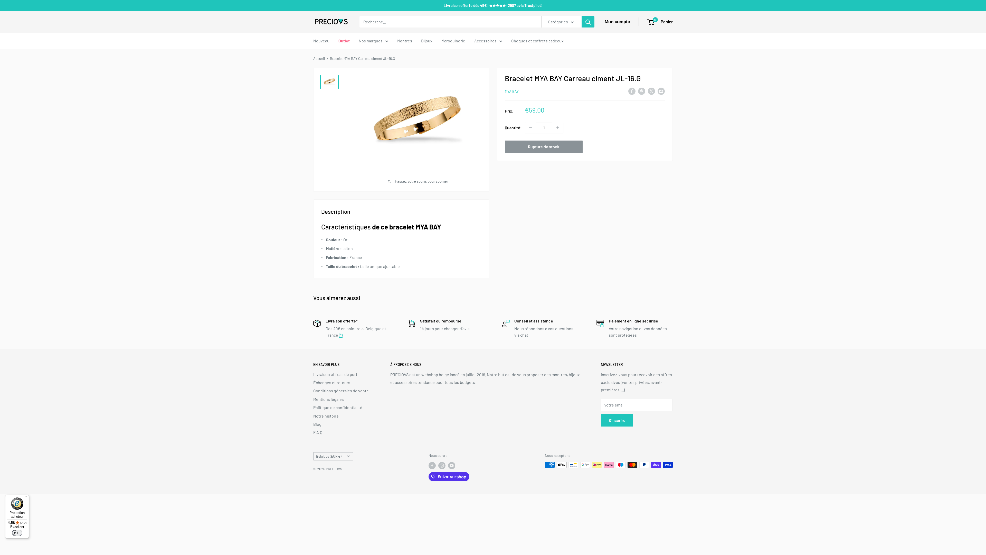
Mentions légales (328, 399)
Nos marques (371, 40)
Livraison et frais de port (335, 374)
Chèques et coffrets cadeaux (537, 40)
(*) (341, 334)
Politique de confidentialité (337, 407)
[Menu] (26, 498)
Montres (404, 40)
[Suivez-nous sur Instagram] (441, 465)
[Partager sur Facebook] (632, 91)
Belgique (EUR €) (329, 456)
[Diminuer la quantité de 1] (530, 127)
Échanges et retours (331, 382)
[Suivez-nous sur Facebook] (432, 465)
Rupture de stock (543, 146)
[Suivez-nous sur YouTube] (451, 465)
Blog (317, 424)
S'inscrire (617, 420)
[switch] (17, 533)
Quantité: (513, 127)
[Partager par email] (661, 91)
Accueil (319, 58)
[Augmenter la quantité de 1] (557, 127)
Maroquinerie (453, 40)
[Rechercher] (588, 21)
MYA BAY (512, 91)
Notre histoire (326, 415)
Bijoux (426, 40)
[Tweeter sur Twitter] (651, 91)
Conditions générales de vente (341, 390)
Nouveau (321, 40)
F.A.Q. (318, 432)
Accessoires (485, 40)
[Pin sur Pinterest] (641, 91)
